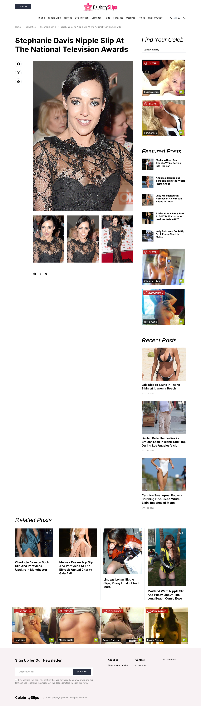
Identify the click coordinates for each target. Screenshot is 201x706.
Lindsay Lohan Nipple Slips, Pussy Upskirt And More (121, 583)
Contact (139, 659)
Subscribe (82, 672)
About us (113, 659)
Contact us (140, 665)
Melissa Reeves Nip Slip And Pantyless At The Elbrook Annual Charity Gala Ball (76, 568)
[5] (147, 235)
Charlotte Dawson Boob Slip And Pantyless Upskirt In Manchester (32, 566)
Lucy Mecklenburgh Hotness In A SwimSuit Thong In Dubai (169, 198)
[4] (147, 218)
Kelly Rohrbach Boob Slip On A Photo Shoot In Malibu (170, 234)
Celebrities (30, 27)
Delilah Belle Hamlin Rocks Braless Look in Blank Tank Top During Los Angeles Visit (164, 441)
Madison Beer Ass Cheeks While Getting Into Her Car (168, 163)
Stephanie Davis (48, 27)
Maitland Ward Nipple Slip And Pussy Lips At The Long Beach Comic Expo (166, 594)
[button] (175, 17)
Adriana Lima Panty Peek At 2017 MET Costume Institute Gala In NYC (170, 216)
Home (18, 27)
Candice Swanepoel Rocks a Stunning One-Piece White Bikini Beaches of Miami (162, 499)
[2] (147, 182)
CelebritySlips (27, 697)
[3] (147, 200)
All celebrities (169, 659)
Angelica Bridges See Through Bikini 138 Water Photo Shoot (170, 180)
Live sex (23, 6)
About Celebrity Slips (118, 665)
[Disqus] (83, 312)
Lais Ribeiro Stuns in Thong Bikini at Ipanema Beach (161, 386)
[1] (147, 164)
